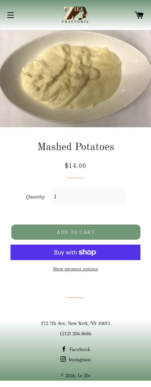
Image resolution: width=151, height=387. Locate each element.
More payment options (75, 268)
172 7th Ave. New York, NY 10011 (75, 323)
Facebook (79, 349)
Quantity (35, 197)
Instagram (79, 359)
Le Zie (84, 375)
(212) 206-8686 (75, 333)
